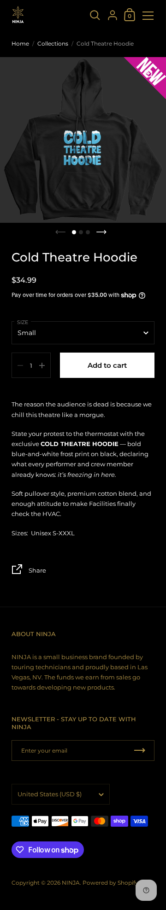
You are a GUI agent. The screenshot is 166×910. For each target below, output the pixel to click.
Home (20, 43)
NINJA (71, 882)
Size (22, 322)
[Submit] (139, 750)
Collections (52, 43)
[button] (74, 232)
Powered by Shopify (110, 882)
